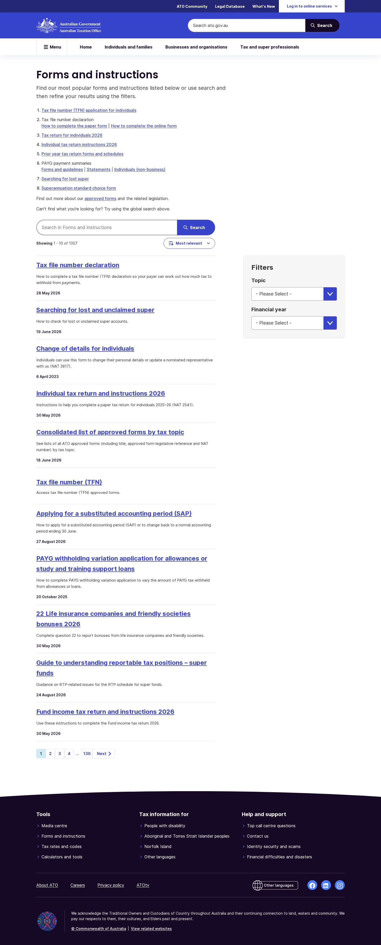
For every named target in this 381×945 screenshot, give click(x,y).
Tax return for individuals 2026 (71, 135)
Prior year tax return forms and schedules (82, 153)
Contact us (258, 836)
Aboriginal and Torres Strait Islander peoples (186, 836)
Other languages (159, 856)
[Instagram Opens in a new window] (340, 885)
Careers (77, 885)
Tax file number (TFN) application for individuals (88, 110)
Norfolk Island (158, 846)
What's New (263, 6)
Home (86, 47)
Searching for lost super (65, 178)
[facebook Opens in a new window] (312, 885)
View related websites (151, 928)
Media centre (54, 825)
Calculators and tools (61, 856)
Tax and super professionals (269, 47)
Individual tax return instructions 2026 (79, 144)
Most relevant (189, 243)
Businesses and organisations (196, 47)
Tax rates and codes (61, 846)
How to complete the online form (144, 125)
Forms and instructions (63, 836)
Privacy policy (110, 885)
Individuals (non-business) (139, 169)
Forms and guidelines (62, 169)
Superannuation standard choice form (78, 188)
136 (87, 753)
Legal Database (230, 6)
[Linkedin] (326, 885)
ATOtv (143, 885)
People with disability (164, 825)
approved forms (100, 198)
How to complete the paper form (74, 125)
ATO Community (192, 6)
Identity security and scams (274, 846)
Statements (98, 169)
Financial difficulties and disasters (279, 856)
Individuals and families (128, 47)
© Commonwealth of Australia (98, 928)
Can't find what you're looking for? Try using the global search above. (103, 208)
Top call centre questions (271, 825)
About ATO (47, 885)
